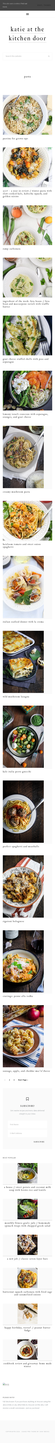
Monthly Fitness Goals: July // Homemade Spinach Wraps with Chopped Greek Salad (27, 1224)
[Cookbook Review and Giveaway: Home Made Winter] (27, 1350)
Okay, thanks (44, 5)
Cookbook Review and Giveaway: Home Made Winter (27, 1365)
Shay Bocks (44, 1431)
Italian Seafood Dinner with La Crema (23, 621)
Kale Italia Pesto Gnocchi (17, 771)
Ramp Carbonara (12, 248)
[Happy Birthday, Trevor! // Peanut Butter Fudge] (27, 1314)
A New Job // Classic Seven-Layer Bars (27, 1258)
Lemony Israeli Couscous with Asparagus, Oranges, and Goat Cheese (25, 415)
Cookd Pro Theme (29, 1431)
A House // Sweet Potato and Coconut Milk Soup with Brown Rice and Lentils (27, 1188)
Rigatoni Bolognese (13, 921)
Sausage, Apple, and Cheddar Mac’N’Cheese (26, 1071)
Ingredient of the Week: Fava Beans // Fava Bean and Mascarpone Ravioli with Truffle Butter (26, 304)
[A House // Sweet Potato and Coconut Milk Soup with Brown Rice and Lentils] (27, 1174)
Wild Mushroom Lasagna (16, 696)
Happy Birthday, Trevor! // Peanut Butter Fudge (27, 1329)
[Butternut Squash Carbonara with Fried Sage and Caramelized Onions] (27, 1278)
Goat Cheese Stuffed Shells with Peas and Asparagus (26, 360)
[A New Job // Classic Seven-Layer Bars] (27, 1245)
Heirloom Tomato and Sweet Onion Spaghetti (22, 545)
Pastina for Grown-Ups (15, 138)
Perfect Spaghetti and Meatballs (21, 846)
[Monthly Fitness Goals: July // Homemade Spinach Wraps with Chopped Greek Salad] (27, 1209)
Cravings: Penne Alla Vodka (18, 996)
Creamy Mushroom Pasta (16, 491)
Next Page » (23, 1081)
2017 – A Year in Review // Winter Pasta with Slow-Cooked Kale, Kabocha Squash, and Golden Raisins (27, 193)
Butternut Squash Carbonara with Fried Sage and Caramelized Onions (27, 1293)
